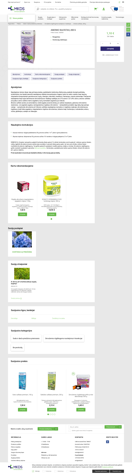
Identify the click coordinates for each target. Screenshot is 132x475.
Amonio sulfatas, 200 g (79, 23)
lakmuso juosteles (40, 148)
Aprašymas (16, 74)
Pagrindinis (11, 23)
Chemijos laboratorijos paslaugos (100, 2)
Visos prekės (18, 18)
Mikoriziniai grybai (74, 18)
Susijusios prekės (56, 78)
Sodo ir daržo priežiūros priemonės (32, 23)
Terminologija (120, 17)
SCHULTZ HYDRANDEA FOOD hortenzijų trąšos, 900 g (52, 200)
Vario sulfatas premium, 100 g (22, 395)
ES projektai (47, 2)
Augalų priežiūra (40, 18)
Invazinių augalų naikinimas (106, 18)
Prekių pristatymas (16, 441)
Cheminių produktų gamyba (78, 2)
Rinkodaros (73, 471)
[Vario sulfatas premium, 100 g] (22, 392)
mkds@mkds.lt (79, 452)
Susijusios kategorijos (40, 78)
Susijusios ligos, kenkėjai (20, 78)
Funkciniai (48, 471)
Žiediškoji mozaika (58, 318)
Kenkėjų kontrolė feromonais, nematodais (90, 18)
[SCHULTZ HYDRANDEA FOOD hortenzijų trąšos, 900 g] (52, 196)
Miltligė (34, 318)
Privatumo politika (16, 444)
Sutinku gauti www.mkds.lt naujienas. (82, 430)
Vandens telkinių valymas (18, 460)
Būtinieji (37, 471)
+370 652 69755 (79, 458)
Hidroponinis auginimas (63, 18)
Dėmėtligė (14, 318)
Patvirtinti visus (117, 471)
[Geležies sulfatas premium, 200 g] (52, 392)
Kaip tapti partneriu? (14, 2)
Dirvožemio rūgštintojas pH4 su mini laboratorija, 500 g (81, 395)
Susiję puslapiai (59, 74)
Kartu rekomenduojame (42, 74)
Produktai (13, 455)
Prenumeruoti (110, 427)
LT (119, 2)
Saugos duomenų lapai (17, 452)
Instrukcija (27, 74)
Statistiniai (60, 471)
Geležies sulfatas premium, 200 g (51, 395)
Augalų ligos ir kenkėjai (51, 18)
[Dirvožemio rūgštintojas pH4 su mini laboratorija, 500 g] (81, 392)
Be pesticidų (17, 347)
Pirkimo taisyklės (15, 447)
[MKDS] (21, 9)
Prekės (19, 23)
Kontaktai (58, 2)
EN (123, 2)
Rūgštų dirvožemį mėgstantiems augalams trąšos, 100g (22, 200)
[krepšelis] (95, 9)
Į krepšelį (22, 214)
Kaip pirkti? (14, 449)
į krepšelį (110, 49)
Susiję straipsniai (74, 74)
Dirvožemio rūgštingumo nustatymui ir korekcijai (58, 23)
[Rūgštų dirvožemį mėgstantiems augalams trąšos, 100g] (22, 196)
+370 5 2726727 (79, 449)
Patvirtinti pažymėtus (101, 471)
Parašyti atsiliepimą (46, 429)
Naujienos (37, 2)
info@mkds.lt (79, 460)
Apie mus (27, 2)
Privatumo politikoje (107, 467)
